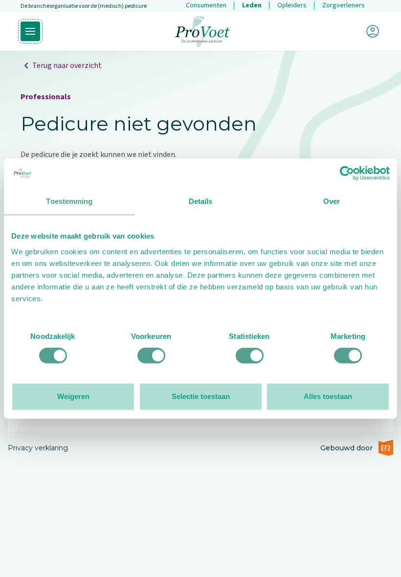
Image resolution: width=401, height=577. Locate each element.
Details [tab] (201, 201)
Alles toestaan (328, 396)
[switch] (151, 355)
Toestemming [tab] (69, 201)
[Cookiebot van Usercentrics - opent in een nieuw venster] (347, 173)
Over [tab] (331, 201)
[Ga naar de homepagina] (202, 31)
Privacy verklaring (38, 448)
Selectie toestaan (201, 396)
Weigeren (73, 396)
